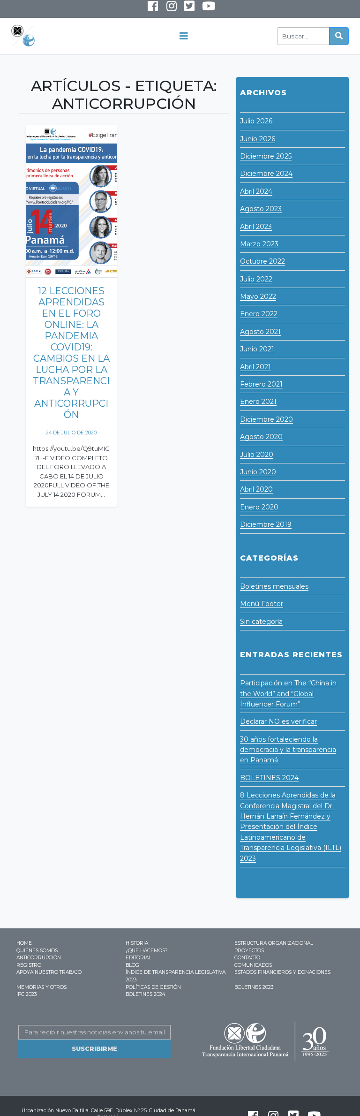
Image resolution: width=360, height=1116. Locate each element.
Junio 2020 (258, 472)
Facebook (152, 8)
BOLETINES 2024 (269, 778)
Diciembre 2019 (266, 524)
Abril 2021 (255, 367)
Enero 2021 (258, 401)
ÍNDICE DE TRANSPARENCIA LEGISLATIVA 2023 (175, 976)
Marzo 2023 (259, 244)
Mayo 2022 (258, 296)
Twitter (189, 8)
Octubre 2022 (262, 261)
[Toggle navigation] (184, 36)
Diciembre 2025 (266, 156)
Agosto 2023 (261, 209)
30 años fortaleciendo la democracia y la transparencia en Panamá (288, 750)
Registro (28, 965)
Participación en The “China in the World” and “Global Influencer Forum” (288, 693)
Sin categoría (261, 621)
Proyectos (249, 951)
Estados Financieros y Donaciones (282, 972)
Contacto (247, 958)
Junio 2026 (257, 139)
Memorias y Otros (41, 987)
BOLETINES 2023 (254, 987)
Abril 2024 (256, 191)
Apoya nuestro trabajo (49, 972)
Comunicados (253, 965)
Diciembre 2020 (266, 419)
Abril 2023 (256, 226)
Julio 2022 (256, 279)
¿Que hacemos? (147, 951)
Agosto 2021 (260, 331)
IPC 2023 (26, 994)
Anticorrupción (38, 958)
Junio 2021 (257, 349)
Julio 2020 (256, 454)
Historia (137, 943)
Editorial (138, 958)
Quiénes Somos (37, 951)
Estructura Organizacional (273, 943)
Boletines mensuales (274, 586)
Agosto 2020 (261, 437)
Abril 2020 (256, 489)
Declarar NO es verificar (278, 721)
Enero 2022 (259, 314)
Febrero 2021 (261, 384)
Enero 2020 (259, 507)
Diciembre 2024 (266, 173)
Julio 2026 (256, 121)
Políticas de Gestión (153, 987)
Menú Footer (261, 604)
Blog (132, 965)
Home (24, 943)
